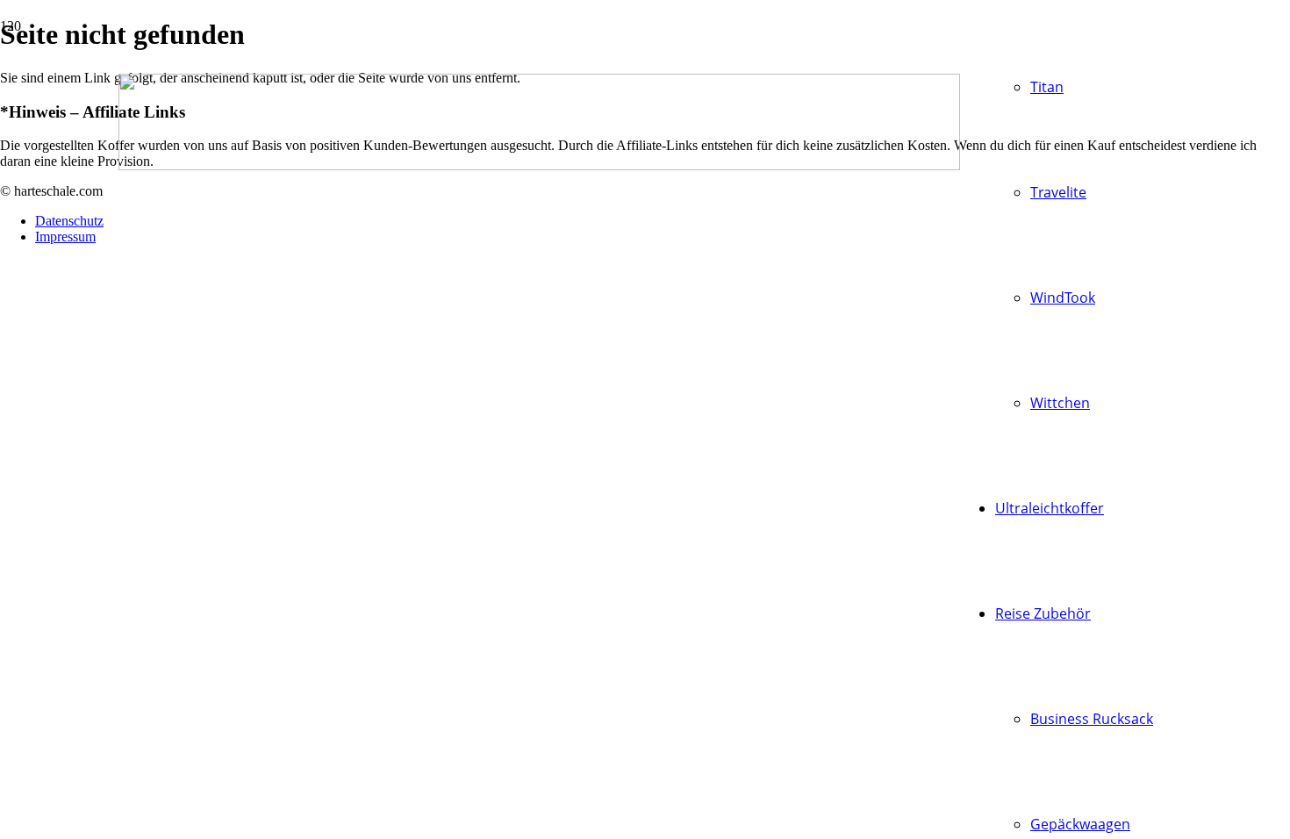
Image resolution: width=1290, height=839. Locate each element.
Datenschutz (69, 220)
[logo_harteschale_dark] (539, 165)
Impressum (65, 236)
